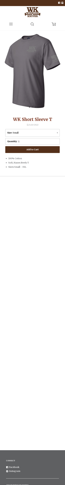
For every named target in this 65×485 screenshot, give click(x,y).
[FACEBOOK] (59, 3)
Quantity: (12, 141)
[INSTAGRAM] (62, 3)
